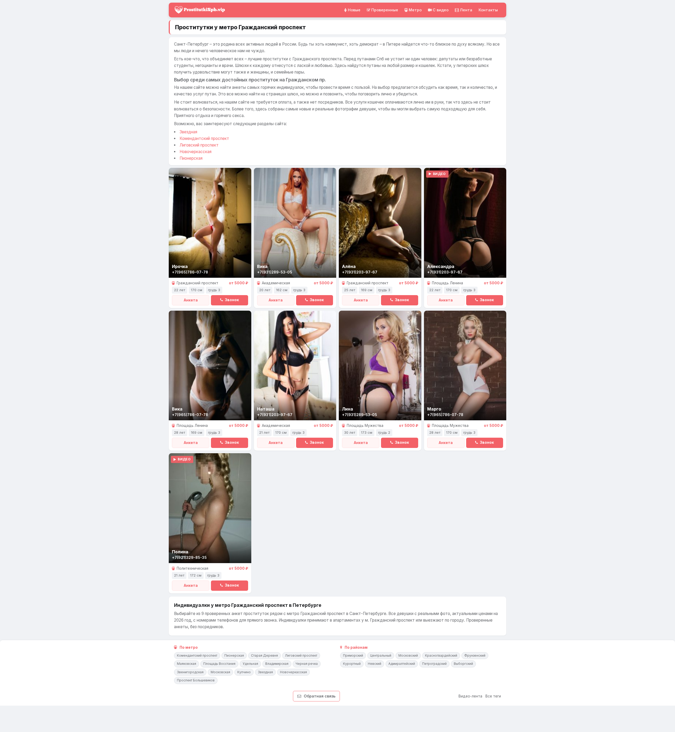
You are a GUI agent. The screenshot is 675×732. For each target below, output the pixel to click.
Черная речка (307, 664)
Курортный (352, 664)
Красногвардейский (441, 655)
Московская (220, 672)
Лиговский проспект (199, 145)
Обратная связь (319, 696)
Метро (415, 10)
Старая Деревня (264, 655)
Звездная (188, 131)
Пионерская (191, 158)
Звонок (231, 300)
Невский (374, 664)
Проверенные (384, 10)
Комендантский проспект (204, 138)
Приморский (353, 655)
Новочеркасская (195, 151)
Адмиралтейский (401, 664)
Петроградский (434, 664)
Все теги (493, 696)
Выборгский (463, 664)
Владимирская (276, 664)
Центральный (380, 655)
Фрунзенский (474, 655)
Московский (408, 655)
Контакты (488, 10)
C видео (441, 10)
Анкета (191, 300)
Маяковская (186, 664)
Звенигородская (190, 672)
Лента (466, 10)
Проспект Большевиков (196, 680)
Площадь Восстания (219, 664)
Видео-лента (470, 696)
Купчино (244, 672)
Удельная (250, 664)
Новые (354, 10)
